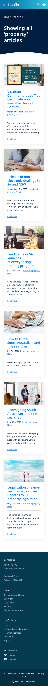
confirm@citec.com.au (14, 568)
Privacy (7, 606)
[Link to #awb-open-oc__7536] (4, 5)
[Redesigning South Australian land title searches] (24, 393)
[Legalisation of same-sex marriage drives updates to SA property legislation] (24, 471)
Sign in (7, 640)
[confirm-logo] (14, 3)
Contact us (9, 636)
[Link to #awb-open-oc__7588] (38, 5)
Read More (12, 139)
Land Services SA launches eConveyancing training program (20, 260)
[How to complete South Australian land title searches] (24, 322)
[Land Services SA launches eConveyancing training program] (24, 237)
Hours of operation (12, 632)
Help (6, 625)
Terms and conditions (14, 595)
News (18, 114)
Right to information (13, 610)
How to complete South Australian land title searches (23, 342)
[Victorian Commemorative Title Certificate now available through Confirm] (24, 75)
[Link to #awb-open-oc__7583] (44, 5)
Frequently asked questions (16, 629)
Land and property (31, 270)
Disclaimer (9, 602)
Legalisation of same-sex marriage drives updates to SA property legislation (23, 493)
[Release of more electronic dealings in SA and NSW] (24, 160)
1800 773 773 (10, 564)
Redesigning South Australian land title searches (22, 413)
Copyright (8, 598)
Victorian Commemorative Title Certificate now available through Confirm (23, 99)
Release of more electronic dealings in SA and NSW (23, 180)
